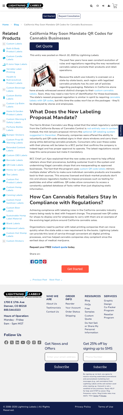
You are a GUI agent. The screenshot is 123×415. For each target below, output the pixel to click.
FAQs (88, 304)
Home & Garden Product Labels (14, 113)
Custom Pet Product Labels (14, 181)
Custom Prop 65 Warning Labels (14, 141)
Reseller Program (109, 316)
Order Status (73, 311)
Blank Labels (13, 223)
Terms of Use (105, 406)
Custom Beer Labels (13, 209)
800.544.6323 (12, 310)
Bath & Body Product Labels (14, 50)
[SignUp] (108, 5)
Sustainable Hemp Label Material (16, 217)
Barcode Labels (14, 160)
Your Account (73, 307)
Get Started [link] (75, 269)
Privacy (103, 396)
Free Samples (89, 310)
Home (5, 24)
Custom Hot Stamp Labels (16, 235)
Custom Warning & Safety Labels (16, 121)
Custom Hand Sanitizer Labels (15, 202)
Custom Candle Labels (14, 58)
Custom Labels (14, 43)
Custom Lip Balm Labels (15, 105)
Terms (95, 396)
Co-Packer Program (110, 309)
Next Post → (55, 279)
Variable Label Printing (13, 71)
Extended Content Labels (15, 149)
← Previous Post (39, 279)
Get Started (49, 16)
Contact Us (52, 311)
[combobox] (91, 5)
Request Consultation (69, 16)
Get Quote (44, 46)
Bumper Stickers (15, 134)
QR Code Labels (14, 165)
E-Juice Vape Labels (16, 64)
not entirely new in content (102, 128)
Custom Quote (89, 317)
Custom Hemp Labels (13, 189)
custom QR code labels (93, 168)
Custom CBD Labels (16, 155)
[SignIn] (102, 5)
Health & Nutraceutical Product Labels (14, 80)
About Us (51, 303)
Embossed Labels (15, 228)
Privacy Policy (83, 406)
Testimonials (53, 307)
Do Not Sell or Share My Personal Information (91, 327)
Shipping (70, 315)
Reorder (70, 303)
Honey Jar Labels (15, 169)
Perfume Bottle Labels (14, 129)
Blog (16, 24)
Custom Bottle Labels (14, 97)
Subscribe (61, 367)
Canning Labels (14, 195)
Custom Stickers (15, 241)
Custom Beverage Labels (15, 89)
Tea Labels (12, 174)
